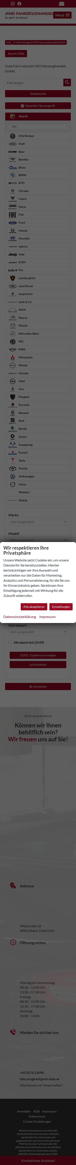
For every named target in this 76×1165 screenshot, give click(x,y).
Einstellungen (61, 606)
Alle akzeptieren (34, 606)
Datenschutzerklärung (19, 617)
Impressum (47, 617)
